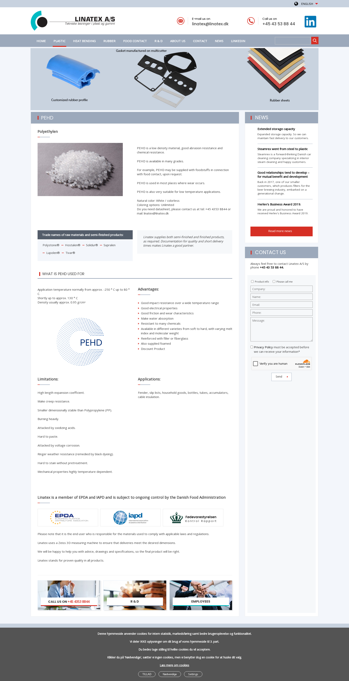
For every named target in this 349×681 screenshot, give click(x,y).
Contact (200, 41)
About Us (177, 41)
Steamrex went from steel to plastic (283, 149)
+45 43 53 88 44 (278, 24)
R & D (159, 41)
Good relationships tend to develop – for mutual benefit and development (283, 174)
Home (41, 41)
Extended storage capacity (276, 129)
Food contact (135, 41)
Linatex (88, 21)
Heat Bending (84, 41)
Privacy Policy (263, 347)
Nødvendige (170, 674)
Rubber (109, 41)
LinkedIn (238, 41)
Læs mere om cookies (174, 665)
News (219, 41)
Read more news (280, 231)
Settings (193, 674)
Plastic (59, 41)
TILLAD (146, 674)
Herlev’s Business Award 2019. (279, 204)
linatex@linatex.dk (210, 24)
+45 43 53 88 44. (272, 267)
